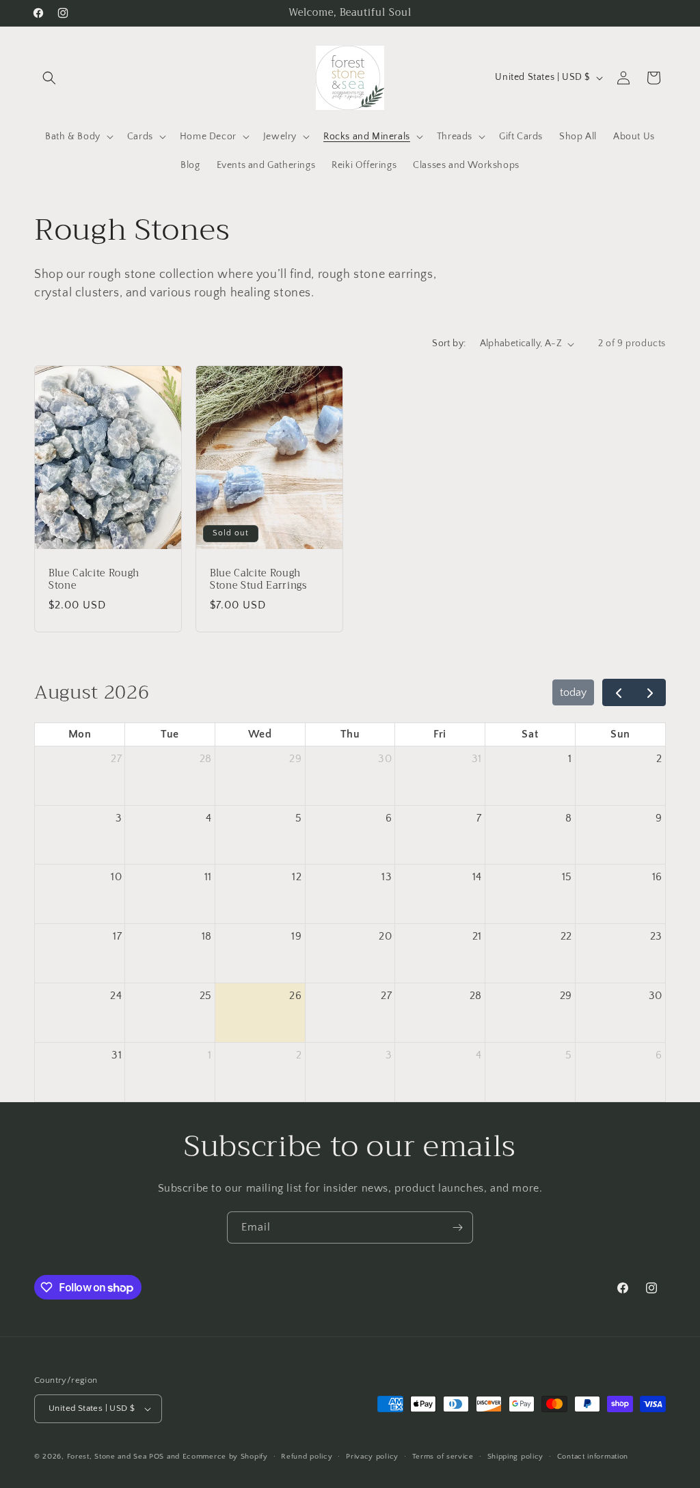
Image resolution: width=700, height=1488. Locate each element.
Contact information (592, 1456)
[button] (49, 78)
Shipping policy (515, 1456)
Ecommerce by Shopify (225, 1456)
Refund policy (306, 1456)
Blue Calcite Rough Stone (94, 579)
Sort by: (449, 343)
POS (156, 1456)
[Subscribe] (457, 1227)
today (573, 692)
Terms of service (443, 1456)
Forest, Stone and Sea (107, 1456)
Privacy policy (372, 1456)
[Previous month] (618, 692)
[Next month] (650, 692)
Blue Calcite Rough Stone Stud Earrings (258, 579)
